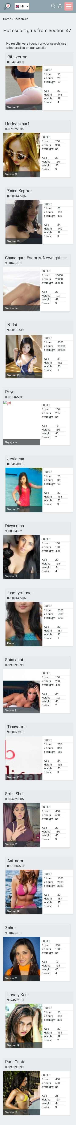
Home (7, 19)
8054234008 (15, 62)
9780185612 (15, 330)
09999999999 (14, 665)
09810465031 (14, 397)
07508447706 (16, 196)
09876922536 (14, 129)
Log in (60, 5)
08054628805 (14, 799)
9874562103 (15, 1000)
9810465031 (13, 263)
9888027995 (15, 732)
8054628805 (15, 464)
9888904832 (13, 531)
